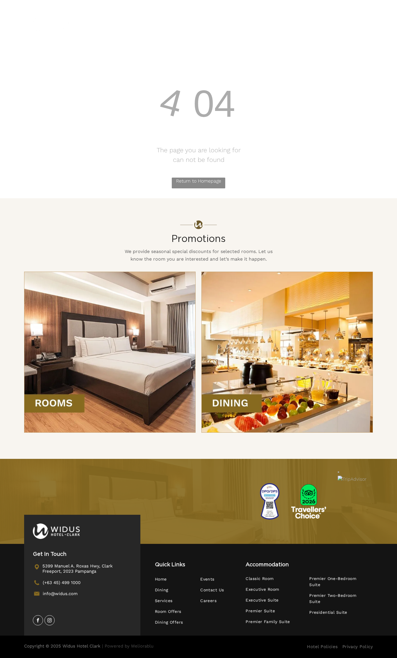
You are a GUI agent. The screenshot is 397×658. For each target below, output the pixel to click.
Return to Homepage (198, 181)
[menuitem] (126, 23)
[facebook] (38, 621)
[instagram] (49, 621)
